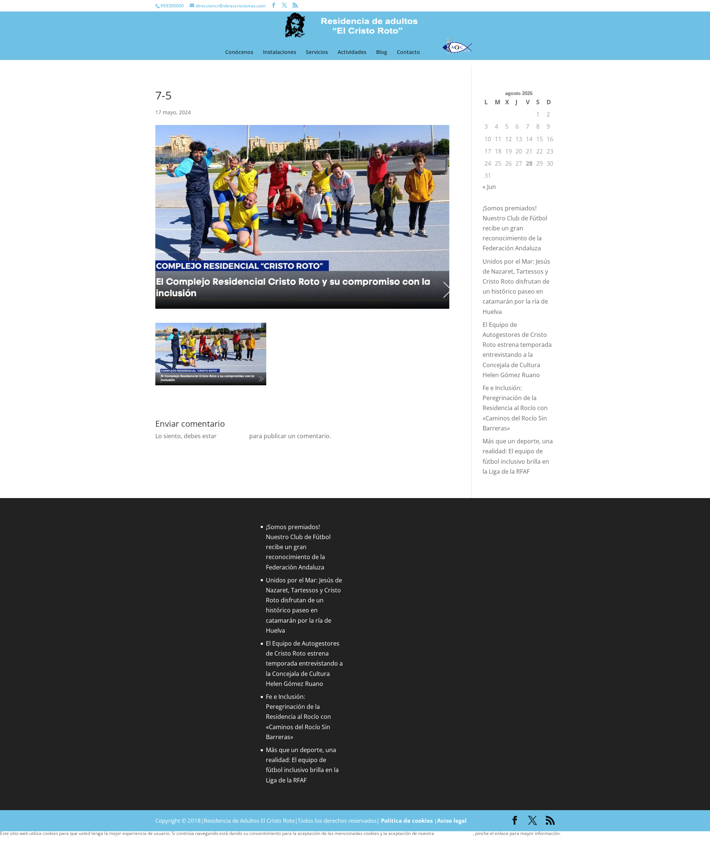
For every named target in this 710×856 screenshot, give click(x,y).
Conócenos (239, 52)
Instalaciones (279, 52)
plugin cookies (575, 833)
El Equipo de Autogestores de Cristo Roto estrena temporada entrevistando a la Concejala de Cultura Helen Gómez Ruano (304, 663)
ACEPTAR (12, 840)
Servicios (317, 52)
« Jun (489, 187)
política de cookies (454, 833)
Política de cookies (407, 820)
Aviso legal (452, 820)
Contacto (408, 52)
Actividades (352, 52)
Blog (381, 52)
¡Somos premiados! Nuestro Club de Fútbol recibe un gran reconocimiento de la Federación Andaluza (515, 228)
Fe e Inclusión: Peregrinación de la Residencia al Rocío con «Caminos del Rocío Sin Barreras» (515, 408)
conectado (233, 436)
